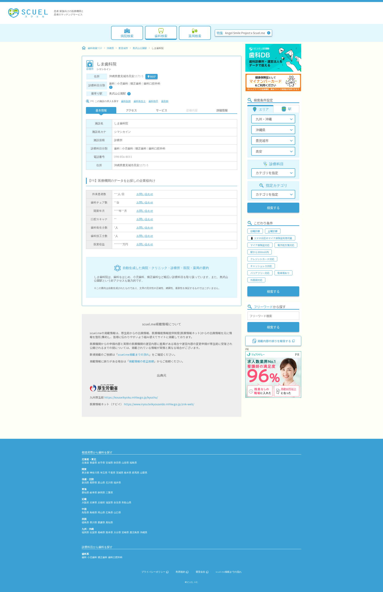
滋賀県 (109, 502)
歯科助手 (153, 101)
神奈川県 (94, 472)
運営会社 (200, 572)
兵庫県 (93, 502)
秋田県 (117, 462)
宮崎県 (125, 532)
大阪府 (85, 502)
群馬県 (135, 472)
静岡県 (101, 492)
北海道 (85, 462)
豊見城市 (123, 48)
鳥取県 (85, 512)
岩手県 (101, 462)
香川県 (93, 522)
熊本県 (109, 532)
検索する (273, 207)
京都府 (101, 502)
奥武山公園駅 (140, 48)
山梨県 (143, 472)
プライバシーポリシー (153, 572)
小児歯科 (92, 557)
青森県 (93, 462)
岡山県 (101, 512)
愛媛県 (101, 522)
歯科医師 (126, 101)
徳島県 (85, 522)
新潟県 (85, 482)
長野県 (93, 482)
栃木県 (127, 472)
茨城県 (119, 472)
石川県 (109, 482)
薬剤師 (164, 101)
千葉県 (111, 472)
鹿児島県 (134, 532)
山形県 (125, 462)
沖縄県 (110, 48)
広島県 (109, 512)
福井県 (117, 482)
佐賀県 (93, 532)
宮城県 (109, 462)
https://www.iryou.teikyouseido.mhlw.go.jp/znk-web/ (159, 404)
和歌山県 (126, 502)
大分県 (117, 532)
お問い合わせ (144, 194)
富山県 (101, 482)
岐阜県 (93, 492)
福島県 (133, 462)
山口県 (117, 512)
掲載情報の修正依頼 (141, 361)
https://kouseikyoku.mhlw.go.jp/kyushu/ (131, 397)
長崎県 (101, 532)
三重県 (109, 492)
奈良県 (117, 502)
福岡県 (85, 532)
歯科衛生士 (140, 101)
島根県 (93, 512)
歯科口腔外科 (115, 557)
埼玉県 (103, 472)
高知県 (109, 522)
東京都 (85, 472)
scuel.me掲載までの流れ (133, 354)
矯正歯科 (102, 557)
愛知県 (85, 492)
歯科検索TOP (95, 48)
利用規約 (180, 572)
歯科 (84, 557)
